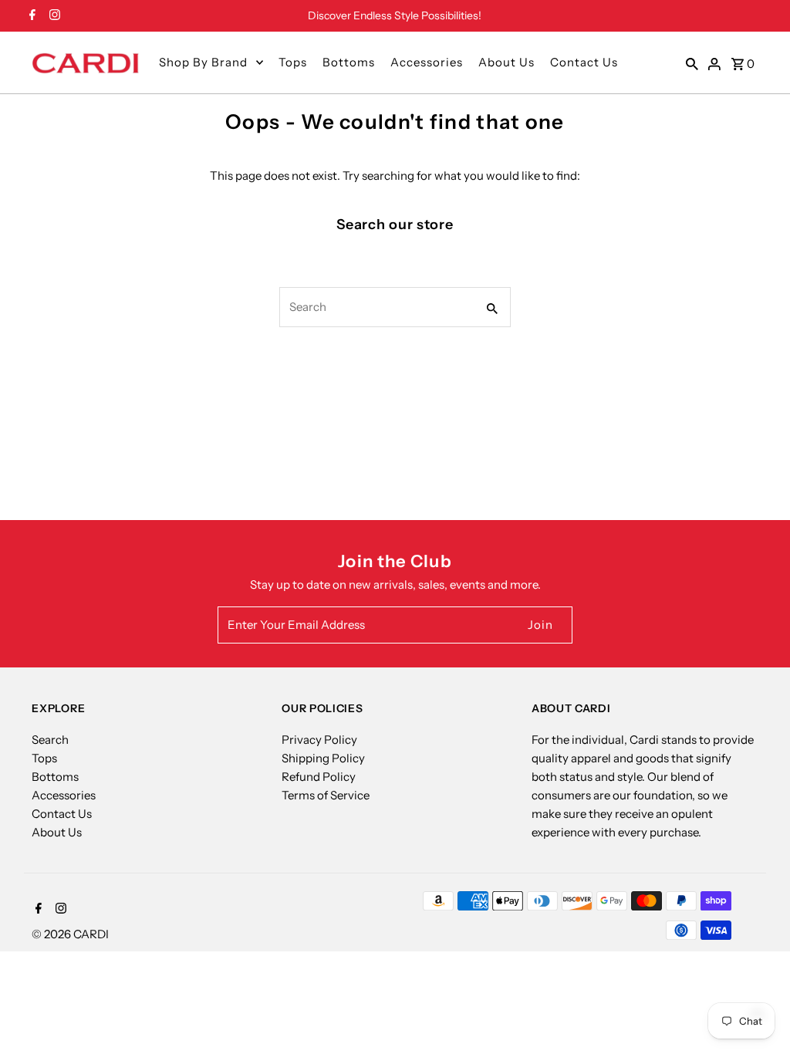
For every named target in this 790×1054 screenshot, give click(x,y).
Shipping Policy (323, 758)
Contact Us (584, 62)
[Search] (692, 62)
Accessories (426, 62)
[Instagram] (53, 16)
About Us (506, 62)
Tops (293, 62)
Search (50, 739)
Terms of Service (326, 795)
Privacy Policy (319, 739)
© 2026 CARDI (70, 934)
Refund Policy (319, 776)
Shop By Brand (203, 62)
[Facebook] (30, 16)
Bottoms (348, 62)
